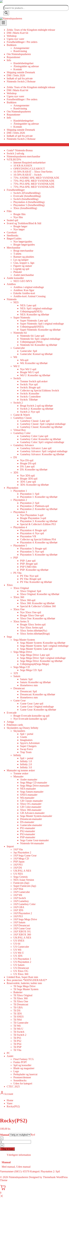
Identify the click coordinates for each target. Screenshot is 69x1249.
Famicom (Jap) (21, 882)
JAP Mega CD (21, 858)
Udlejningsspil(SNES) (32, 326)
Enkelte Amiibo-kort (24, 293)
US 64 (16, 943)
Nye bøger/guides (22, 241)
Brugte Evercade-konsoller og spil (31, 715)
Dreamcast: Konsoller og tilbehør (37, 694)
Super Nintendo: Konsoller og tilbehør (40, 329)
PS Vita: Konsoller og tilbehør (36, 582)
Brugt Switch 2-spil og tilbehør (36, 405)
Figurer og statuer (22, 265)
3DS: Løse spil (28, 481)
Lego (16, 1071)
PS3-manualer (27, 834)
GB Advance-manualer (32, 813)
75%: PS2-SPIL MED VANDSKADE (33, 180)
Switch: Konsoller (29, 393)
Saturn (16, 676)
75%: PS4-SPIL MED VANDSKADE (33, 186)
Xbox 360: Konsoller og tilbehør (37, 603)
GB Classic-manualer (31, 800)
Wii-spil (24, 360)
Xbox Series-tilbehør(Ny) (33, 630)
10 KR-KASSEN (22, 165)
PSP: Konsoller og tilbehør (34, 569)
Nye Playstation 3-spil (31, 515)
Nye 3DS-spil (27, 475)
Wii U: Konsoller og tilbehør (35, 375)
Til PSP (17, 1047)
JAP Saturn (19, 922)
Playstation (12, 487)
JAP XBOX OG (22, 931)
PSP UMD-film (28, 566)
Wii (15, 357)
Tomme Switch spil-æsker (34, 381)
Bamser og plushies (23, 256)
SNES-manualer (28, 794)
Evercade (12, 712)
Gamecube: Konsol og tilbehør (36, 354)
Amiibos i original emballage (28, 287)
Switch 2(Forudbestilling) (26, 192)
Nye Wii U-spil (28, 369)
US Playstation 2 (22, 961)
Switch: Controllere (30, 396)
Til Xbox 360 (20, 998)
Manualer (18, 776)
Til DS (16, 1010)
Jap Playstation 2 (22, 852)
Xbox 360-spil (27, 600)
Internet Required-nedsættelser (29, 162)
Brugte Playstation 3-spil (33, 518)
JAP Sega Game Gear (25, 855)
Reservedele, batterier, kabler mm (24, 983)
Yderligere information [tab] (19, 1154)
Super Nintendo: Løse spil (34, 320)
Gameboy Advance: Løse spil (35, 448)
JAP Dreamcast (21, 925)
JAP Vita (18, 849)
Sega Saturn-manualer (31, 791)
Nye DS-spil (26, 460)
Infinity (17, 755)
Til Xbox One (20, 1001)
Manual (4, 1134)
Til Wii (17, 1025)
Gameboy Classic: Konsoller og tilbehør (41, 427)
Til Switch (18, 1031)
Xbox (10, 585)
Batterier (17, 992)
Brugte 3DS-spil (28, 478)
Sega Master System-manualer (36, 816)
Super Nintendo (21, 317)
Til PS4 (17, 1043)
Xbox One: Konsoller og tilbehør (37, 618)
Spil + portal (26, 733)
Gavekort (12, 232)
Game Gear (19, 700)
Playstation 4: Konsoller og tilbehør (38, 542)
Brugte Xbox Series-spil (33, 624)
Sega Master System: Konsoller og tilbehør (42, 642)
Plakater (17, 272)
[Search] (6, 13)
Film (9, 211)
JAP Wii (17, 895)
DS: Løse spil (27, 466)
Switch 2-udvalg (15, 153)
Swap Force (26, 749)
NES (16, 302)
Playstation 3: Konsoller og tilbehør (38, 521)
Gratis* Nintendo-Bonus (20, 150)
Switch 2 (18, 402)
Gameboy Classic (22, 417)
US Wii (17, 949)
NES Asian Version (23, 879)
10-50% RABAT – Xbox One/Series (32, 171)
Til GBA (18, 1007)
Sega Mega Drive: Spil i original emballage (43, 657)
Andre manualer (28, 779)
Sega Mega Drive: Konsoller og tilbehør (41, 661)
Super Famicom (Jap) (24, 885)
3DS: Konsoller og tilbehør (34, 484)
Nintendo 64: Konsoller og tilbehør (38, 344)
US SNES (18, 940)
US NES (18, 873)
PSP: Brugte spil (29, 563)
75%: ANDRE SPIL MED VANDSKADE (36, 177)
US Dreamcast (21, 968)
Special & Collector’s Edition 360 (38, 606)
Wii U (16, 366)
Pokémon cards (15, 724)
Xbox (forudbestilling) (25, 208)
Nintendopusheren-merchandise (23, 156)
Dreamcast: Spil (28, 691)
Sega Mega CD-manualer (33, 782)
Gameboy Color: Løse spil (34, 436)
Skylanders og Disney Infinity (22, 727)
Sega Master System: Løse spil (36, 648)
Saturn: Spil (26, 679)
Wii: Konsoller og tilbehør (34, 363)
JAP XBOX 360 (22, 934)
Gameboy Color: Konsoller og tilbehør (40, 439)
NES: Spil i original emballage (36, 308)
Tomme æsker (20, 773)
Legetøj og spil (21, 268)
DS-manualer (27, 822)
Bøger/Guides (14, 238)
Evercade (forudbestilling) (27, 196)
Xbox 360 (18, 597)
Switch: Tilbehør (29, 399)
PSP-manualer (27, 837)
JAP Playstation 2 (22, 913)
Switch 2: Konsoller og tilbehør (36, 408)
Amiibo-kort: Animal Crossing (29, 296)
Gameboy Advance (23, 445)
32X (15, 673)
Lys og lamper (20, 259)
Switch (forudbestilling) (25, 199)
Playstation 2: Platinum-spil (34, 506)
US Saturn (18, 964)
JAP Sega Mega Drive (25, 919)
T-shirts (17, 253)
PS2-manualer (27, 831)
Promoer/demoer (22, 1077)
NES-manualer (28, 788)
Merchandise (13, 247)
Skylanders (19, 730)
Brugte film (19, 214)
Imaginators (26, 740)
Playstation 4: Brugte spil (33, 530)
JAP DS (17, 867)
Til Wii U (18, 1028)
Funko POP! (20, 1062)
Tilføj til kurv (7, 1149)
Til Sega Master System (25, 989)
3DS (15, 472)
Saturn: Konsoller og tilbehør (35, 682)
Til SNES (18, 1016)
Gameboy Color (21, 433)
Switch (17, 378)
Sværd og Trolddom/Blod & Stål (24, 223)
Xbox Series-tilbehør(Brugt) (35, 633)
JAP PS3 (18, 916)
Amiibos (11, 284)
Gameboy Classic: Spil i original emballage (43, 423)
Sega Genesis (20, 876)
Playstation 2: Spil (29, 502)
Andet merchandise (23, 275)
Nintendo (12, 299)
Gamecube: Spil (28, 351)
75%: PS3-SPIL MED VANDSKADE (33, 183)
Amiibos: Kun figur (23, 290)
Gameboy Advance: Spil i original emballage (43, 451)
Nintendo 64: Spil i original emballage (40, 338)
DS (15, 457)
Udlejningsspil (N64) (31, 341)
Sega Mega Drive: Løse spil (35, 654)
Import (10, 846)
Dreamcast (19, 688)
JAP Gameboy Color (24, 904)
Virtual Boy (19, 430)
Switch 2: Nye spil (30, 411)
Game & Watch (21, 414)
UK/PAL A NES (22, 870)
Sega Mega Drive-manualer (34, 785)
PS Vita (17, 572)
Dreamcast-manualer (31, 819)
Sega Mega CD (21, 667)
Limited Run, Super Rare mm (22, 977)
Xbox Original (21, 588)
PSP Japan (18, 861)
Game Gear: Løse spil (31, 703)
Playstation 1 (20, 490)
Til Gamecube (20, 1022)
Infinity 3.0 (26, 767)
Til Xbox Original (22, 995)
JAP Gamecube (21, 892)
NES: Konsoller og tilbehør (34, 314)
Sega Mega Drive (22, 651)
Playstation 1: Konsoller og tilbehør (38, 496)
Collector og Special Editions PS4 (38, 539)
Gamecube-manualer (31, 825)
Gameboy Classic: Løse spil (35, 420)
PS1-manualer (27, 828)
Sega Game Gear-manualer (34, 840)
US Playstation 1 (22, 958)
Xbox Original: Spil (30, 591)
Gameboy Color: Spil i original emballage (42, 442)
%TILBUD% (14, 159)
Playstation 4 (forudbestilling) (29, 202)
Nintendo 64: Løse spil (32, 335)
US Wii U (18, 952)
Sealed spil (12, 220)
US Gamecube (21, 946)
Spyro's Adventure (30, 743)
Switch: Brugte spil (30, 387)
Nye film (18, 217)
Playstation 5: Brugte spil (33, 548)
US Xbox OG (20, 971)
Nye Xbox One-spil (30, 612)
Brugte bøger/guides (24, 244)
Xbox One (19, 609)
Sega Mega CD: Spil (31, 670)
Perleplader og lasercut (25, 1074)
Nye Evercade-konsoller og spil (30, 718)
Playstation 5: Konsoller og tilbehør (38, 554)
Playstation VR (28, 536)
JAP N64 (18, 888)
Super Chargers (28, 746)
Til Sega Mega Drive (24, 986)
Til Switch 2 (19, 1034)
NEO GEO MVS (22, 281)
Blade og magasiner (23, 1068)
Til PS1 (17, 1037)
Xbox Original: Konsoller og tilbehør (39, 594)
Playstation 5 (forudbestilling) (29, 205)
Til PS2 (17, 1040)
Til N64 (17, 1019)
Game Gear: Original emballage (37, 706)
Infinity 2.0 (26, 764)
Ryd (33, 1134)
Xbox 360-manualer (30, 809)
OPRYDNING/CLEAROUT (29, 168)
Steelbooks (12, 235)
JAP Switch (19, 898)
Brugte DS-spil (28, 463)
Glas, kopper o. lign (23, 262)
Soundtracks (19, 1080)
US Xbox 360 (20, 974)
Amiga (10, 721)
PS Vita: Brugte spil (30, 578)
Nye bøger (19, 229)
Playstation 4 (20, 527)
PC (8, 1053)
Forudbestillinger (16, 189)
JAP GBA (18, 907)
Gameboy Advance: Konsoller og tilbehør (42, 454)
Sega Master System (24, 639)
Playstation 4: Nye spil (32, 533)
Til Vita (17, 1050)
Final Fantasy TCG (23, 1059)
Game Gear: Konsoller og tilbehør (38, 709)
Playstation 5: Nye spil (32, 551)
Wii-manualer (27, 797)
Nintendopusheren (18, 1177)
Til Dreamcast (20, 1004)
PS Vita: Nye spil (29, 575)
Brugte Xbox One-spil (32, 615)
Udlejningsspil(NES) (31, 311)
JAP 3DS (18, 910)
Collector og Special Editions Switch (39, 390)
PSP (15, 557)
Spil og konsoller (22, 1065)
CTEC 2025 (13, 1086)
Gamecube (19, 347)
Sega (9, 636)
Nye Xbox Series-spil (31, 627)
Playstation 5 (20, 545)
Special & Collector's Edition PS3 (38, 524)
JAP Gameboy (21, 901)
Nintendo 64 (20, 332)
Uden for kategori (22, 1083)
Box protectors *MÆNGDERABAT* (27, 980)
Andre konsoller (15, 278)
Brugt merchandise (23, 250)
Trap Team (25, 752)
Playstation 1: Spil (29, 493)
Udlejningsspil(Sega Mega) (34, 664)
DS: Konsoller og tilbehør (33, 469)
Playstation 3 (20, 512)
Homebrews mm (29, 685)
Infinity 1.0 (26, 761)
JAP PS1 (18, 864)
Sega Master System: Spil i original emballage (44, 645)
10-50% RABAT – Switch (27, 174)
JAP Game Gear (22, 928)
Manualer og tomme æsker (21, 770)
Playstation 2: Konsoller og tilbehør (38, 509)
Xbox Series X (21, 621)
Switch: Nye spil (29, 384)
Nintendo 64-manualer (32, 843)
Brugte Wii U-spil (29, 372)
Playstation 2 (20, 499)
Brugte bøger (20, 226)
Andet (10, 1056)
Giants (23, 737)
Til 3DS (17, 1013)
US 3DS (17, 955)
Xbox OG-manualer (30, 803)
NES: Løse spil (28, 305)
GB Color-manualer (30, 806)
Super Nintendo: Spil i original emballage (42, 323)
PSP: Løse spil (28, 560)
